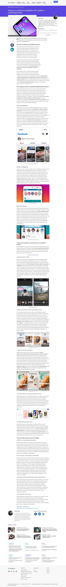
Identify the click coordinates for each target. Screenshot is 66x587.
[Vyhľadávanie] (51, 3)
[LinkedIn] (9, 571)
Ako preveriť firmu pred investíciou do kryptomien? (15, 561)
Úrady (35, 570)
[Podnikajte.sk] (12, 3)
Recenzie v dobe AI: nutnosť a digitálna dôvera (49, 536)
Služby (55, 1)
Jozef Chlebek (48, 534)
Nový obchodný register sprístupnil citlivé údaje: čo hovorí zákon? (49, 558)
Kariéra (48, 571)
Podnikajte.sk (23, 584)
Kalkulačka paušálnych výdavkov (26, 573)
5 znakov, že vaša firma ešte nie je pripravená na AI (31, 561)
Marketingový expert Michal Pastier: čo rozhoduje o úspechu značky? (49, 530)
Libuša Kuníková (23, 534)
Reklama (48, 570)
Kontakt (48, 573)
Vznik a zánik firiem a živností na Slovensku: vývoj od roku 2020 (31, 547)
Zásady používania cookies (36, 584)
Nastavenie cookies (54, 584)
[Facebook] (11, 571)
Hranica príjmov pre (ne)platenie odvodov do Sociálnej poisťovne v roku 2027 (49, 547)
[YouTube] (16, 571)
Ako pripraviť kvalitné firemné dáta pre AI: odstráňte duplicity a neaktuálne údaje (33, 558)
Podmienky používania (46, 584)
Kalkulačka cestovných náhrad (26, 571)
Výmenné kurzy (23, 576)
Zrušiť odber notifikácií (12, 585)
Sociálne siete (26, 506)
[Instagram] (14, 571)
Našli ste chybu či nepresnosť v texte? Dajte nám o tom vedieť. (27, 508)
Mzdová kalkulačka (24, 570)
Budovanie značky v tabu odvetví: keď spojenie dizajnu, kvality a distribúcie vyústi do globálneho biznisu (15, 549)
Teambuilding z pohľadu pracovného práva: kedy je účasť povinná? (48, 561)
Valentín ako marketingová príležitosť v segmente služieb (24, 536)
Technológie (19, 527)
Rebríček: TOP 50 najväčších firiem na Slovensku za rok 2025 (15, 558)
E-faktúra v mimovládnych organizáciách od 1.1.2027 (49, 550)
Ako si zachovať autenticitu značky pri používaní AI (23, 530)
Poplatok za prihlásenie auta (26, 577)
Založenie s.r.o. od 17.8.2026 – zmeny (32, 550)
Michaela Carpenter (24, 527)
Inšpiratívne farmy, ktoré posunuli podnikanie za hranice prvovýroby (15, 547)
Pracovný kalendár (24, 579)
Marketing (22, 7)
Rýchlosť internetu (24, 574)
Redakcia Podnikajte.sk (49, 527)
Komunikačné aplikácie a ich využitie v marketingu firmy (47, 32)
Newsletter (36, 571)
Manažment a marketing (14, 7)
